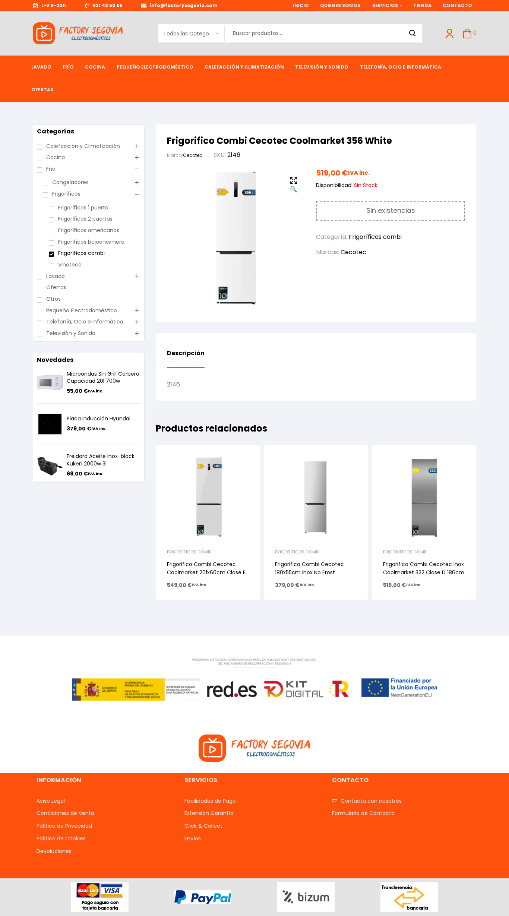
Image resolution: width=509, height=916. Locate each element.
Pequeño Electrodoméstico (81, 310)
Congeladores (70, 182)
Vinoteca (70, 264)
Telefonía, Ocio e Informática (84, 321)
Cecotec (192, 155)
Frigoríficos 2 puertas (85, 218)
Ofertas (56, 287)
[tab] (186, 359)
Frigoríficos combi (375, 237)
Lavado (55, 276)
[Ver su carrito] (467, 33)
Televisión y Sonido (70, 333)
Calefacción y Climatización (83, 146)
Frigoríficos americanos (88, 230)
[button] (293, 185)
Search (412, 33)
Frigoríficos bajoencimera (91, 242)
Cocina (55, 157)
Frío (51, 169)
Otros (53, 299)
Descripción (186, 353)
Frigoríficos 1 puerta (83, 207)
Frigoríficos (66, 194)
